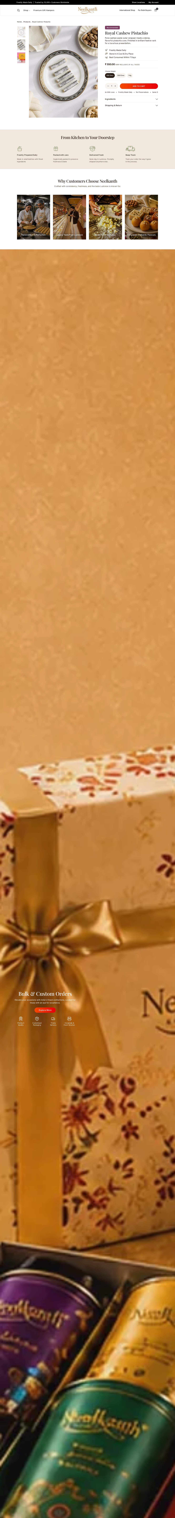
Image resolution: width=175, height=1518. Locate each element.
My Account (153, 2)
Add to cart (138, 86)
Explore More (45, 1010)
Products (26, 22)
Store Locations (138, 2)
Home (19, 22)
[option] (63, 72)
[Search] (18, 10)
